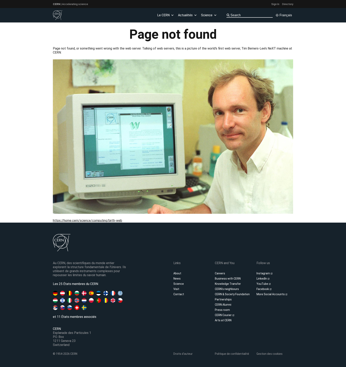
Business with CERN (228, 278)
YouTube (262, 283)
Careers (220, 273)
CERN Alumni (223, 304)
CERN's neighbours (227, 289)
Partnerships (223, 299)
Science (178, 283)
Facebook (263, 289)
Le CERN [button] (163, 15)
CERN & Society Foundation (232, 294)
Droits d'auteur (183, 353)
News (177, 278)
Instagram (263, 273)
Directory (287, 4)
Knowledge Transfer (228, 283)
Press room (222, 309)
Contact (178, 294)
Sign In (275, 4)
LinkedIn (262, 278)
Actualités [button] (185, 15)
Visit (176, 289)
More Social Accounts (270, 294)
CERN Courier (223, 315)
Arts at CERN (223, 320)
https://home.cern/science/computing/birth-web (87, 220)
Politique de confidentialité (232, 353)
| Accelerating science (70, 4)
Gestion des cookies (269, 353)
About (177, 273)
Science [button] (206, 15)
